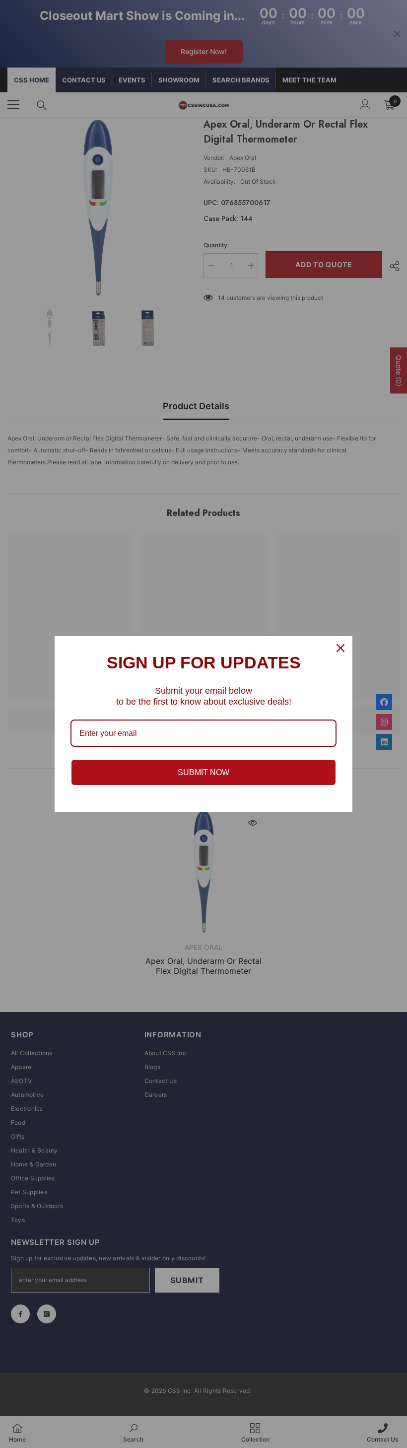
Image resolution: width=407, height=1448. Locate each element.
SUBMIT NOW (203, 772)
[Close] (340, 648)
